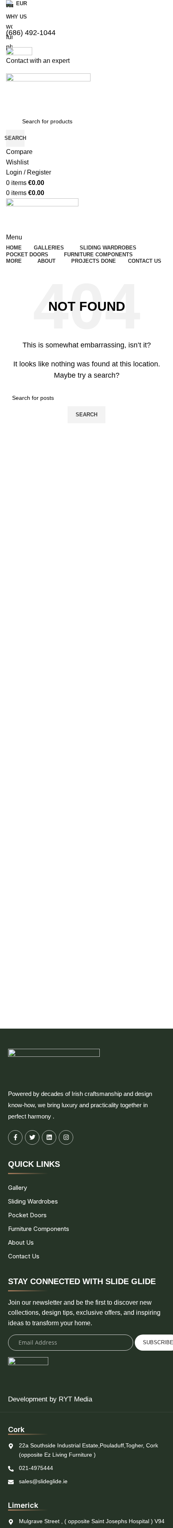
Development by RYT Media (50, 1399)
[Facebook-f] (15, 1137)
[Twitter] (32, 1137)
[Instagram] (66, 1137)
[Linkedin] (49, 1137)
